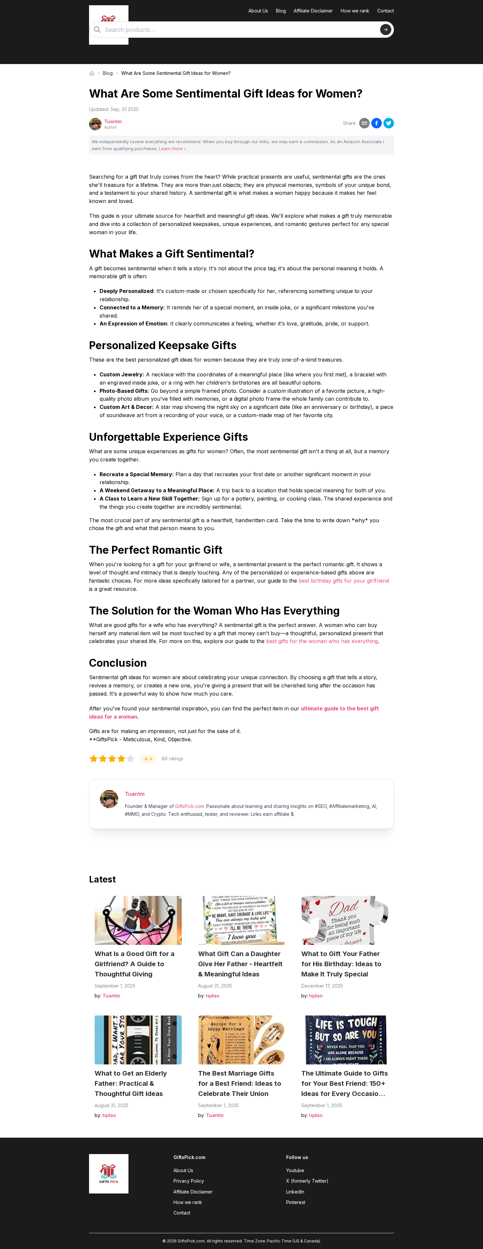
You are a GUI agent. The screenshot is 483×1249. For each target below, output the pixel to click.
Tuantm (113, 121)
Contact (385, 10)
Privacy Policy (188, 1181)
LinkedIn (295, 1191)
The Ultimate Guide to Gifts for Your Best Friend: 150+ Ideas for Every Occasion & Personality (344, 1084)
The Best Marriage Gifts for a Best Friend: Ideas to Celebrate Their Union (239, 1083)
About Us (258, 10)
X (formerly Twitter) (307, 1181)
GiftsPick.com (189, 806)
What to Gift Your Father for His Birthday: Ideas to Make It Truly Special (341, 964)
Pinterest (295, 1202)
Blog (281, 10)
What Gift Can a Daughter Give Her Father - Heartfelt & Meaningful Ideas (240, 964)
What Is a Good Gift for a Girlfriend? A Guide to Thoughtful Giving (134, 964)
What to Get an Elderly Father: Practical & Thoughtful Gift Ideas (131, 1083)
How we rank (355, 10)
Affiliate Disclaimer (313, 10)
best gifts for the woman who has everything (322, 641)
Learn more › (172, 148)
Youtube (295, 1170)
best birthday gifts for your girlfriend (344, 580)
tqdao (212, 995)
